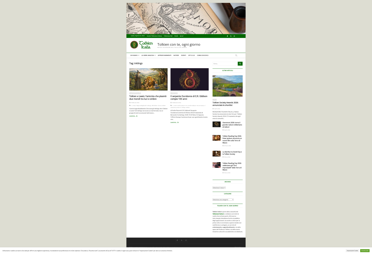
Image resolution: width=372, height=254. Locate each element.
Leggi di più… (134, 116)
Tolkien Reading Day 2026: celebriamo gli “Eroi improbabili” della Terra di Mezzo (232, 166)
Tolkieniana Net (168, 36)
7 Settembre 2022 (176, 102)
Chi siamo (134, 55)
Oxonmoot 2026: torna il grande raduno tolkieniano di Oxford (232, 124)
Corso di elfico (202, 55)
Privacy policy (238, 247)
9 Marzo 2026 (227, 157)
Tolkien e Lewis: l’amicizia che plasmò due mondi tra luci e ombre (147, 97)
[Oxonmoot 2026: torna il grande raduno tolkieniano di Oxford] (217, 124)
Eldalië (176, 36)
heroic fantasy (200, 105)
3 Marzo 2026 (227, 172)
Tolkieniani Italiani (218, 214)
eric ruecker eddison (191, 105)
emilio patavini (181, 105)
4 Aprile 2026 (227, 130)
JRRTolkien (154, 105)
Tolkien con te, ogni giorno (178, 44)
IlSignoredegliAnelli (141, 105)
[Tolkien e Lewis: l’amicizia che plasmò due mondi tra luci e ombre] (148, 79)
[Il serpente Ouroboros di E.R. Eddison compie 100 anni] (189, 79)
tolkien (164, 105)
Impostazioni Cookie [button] (352, 250)
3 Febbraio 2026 (134, 102)
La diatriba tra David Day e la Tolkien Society (232, 153)
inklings (149, 105)
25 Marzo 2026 (227, 145)
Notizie (176, 55)
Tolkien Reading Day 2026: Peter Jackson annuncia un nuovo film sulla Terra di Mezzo (232, 139)
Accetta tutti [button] (364, 250)
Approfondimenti (164, 55)
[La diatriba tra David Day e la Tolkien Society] (217, 153)
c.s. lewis (133, 105)
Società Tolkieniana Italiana (154, 36)
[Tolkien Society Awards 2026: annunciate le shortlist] (228, 86)
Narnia (159, 105)
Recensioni (174, 93)
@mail (181, 36)
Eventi (183, 55)
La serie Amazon (148, 55)
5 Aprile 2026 (217, 108)
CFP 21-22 (191, 55)
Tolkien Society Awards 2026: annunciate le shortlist (225, 103)
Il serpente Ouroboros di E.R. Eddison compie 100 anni (188, 97)
